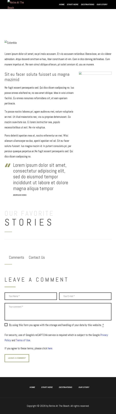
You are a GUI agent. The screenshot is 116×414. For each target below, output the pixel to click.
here (50, 348)
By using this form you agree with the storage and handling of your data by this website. (56, 325)
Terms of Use (23, 340)
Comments (16, 257)
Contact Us (37, 257)
